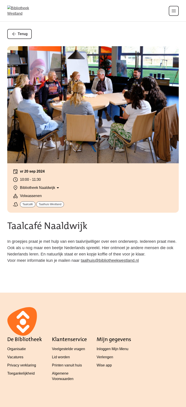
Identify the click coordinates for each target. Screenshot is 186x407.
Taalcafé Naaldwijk (47, 225)
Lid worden (61, 357)
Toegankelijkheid (21, 373)
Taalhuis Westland (50, 204)
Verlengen (105, 357)
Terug (23, 34)
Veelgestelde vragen (68, 349)
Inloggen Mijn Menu (112, 349)
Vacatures (15, 357)
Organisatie (16, 349)
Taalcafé (27, 204)
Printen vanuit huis (67, 365)
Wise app (104, 365)
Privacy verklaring (21, 365)
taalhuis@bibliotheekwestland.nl (110, 260)
